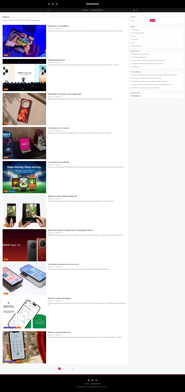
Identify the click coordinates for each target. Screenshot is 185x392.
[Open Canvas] (48, 10)
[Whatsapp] (96, 380)
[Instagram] (52, 4)
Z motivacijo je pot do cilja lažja (58, 162)
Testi (133, 42)
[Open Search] (137, 10)
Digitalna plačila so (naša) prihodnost (168, 74)
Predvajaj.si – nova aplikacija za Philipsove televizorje (154, 81)
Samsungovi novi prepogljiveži (58, 26)
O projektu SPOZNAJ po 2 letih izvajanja (141, 84)
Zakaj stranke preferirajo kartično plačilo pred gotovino (145, 74)
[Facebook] (48, 4)
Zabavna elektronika (137, 45)
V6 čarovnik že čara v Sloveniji (58, 128)
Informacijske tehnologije (9, 327)
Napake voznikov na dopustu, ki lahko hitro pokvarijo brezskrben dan (148, 60)
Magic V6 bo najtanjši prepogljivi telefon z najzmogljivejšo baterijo (70, 230)
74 (72, 368)
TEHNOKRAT (92, 4)
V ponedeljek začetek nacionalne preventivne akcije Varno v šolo (147, 63)
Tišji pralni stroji (135, 66)
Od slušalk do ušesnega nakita (139, 57)
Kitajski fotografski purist (56, 60)
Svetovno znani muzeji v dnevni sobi (140, 53)
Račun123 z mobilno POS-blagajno (59, 298)
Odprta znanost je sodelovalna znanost (162, 84)
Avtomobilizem (135, 29)
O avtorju (85, 10)
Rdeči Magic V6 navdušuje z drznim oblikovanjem (65, 94)
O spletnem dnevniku (96, 10)
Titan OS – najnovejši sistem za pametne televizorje (149, 78)
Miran (50, 28)
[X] (56, 4)
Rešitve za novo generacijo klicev (59, 332)
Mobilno (6, 55)
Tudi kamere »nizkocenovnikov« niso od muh (63, 264)
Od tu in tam (12, 191)
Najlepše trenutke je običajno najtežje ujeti (62, 196)
